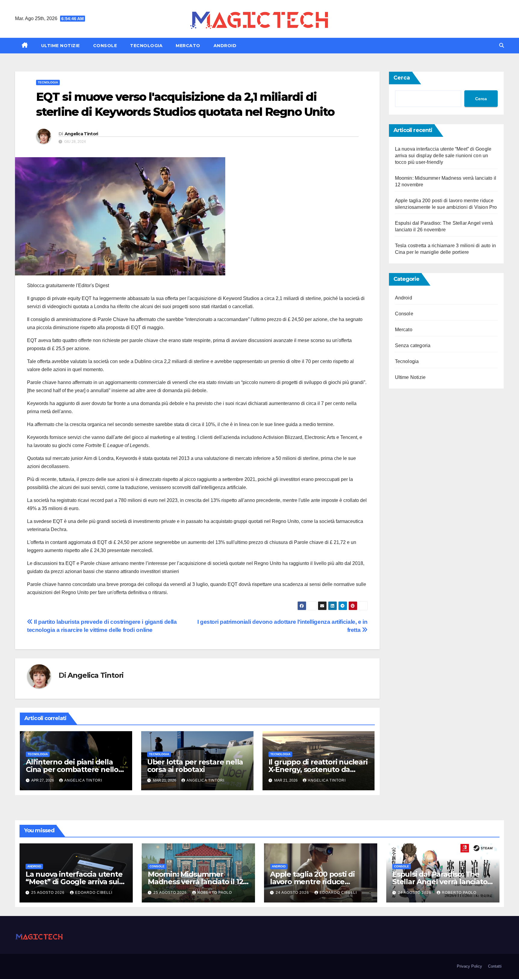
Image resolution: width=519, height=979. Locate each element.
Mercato (188, 45)
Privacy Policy (469, 966)
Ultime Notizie (60, 45)
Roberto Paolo (214, 892)
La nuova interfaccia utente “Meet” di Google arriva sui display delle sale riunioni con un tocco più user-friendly (443, 155)
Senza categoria (413, 345)
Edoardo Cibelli (93, 892)
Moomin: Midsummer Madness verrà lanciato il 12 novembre (195, 881)
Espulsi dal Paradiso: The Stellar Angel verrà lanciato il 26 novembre (442, 881)
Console (105, 45)
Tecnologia (146, 45)
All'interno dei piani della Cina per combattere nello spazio (72, 769)
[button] (501, 45)
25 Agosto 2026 (48, 892)
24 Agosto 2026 (293, 892)
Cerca (401, 77)
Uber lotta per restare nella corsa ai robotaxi (195, 766)
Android (225, 45)
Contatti (495, 966)
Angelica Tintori (81, 134)
